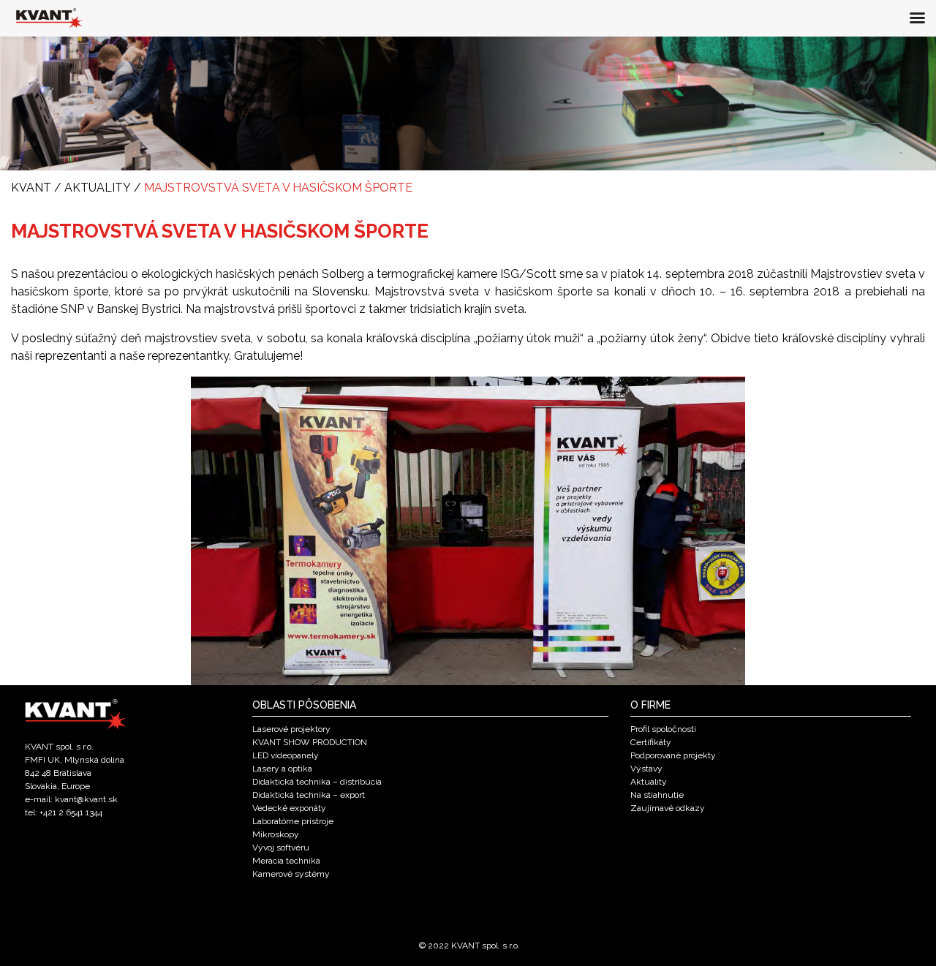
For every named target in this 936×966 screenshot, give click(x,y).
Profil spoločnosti (663, 729)
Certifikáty (650, 742)
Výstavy (646, 768)
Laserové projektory (291, 729)
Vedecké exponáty (289, 808)
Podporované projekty (673, 755)
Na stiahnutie (657, 795)
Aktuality (648, 782)
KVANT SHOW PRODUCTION (309, 742)
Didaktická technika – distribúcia (317, 782)
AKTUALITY (97, 188)
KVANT (31, 188)
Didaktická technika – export (308, 795)
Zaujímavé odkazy (667, 808)
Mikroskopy (275, 834)
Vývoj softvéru (280, 847)
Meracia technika (286, 861)
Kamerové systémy (291, 874)
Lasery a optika (282, 768)
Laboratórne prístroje (292, 821)
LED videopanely (285, 755)
